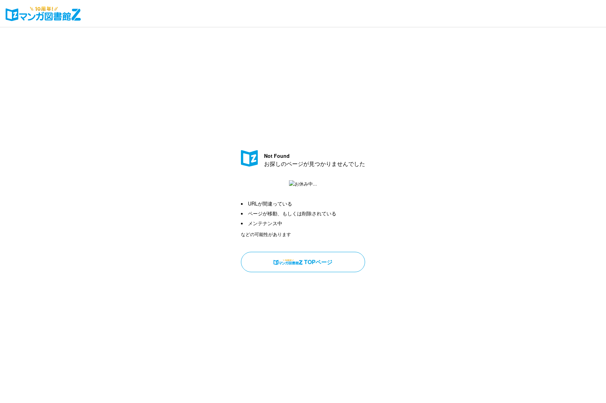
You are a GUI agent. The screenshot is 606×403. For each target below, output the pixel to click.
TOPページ (318, 262)
